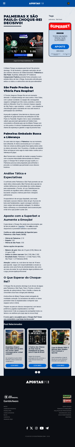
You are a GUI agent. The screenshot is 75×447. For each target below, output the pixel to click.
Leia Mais (14, 365)
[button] (4, 3)
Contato (7, 417)
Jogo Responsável (64, 415)
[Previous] (36, 372)
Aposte (60, 46)
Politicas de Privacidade (62, 410)
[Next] (39, 372)
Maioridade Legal (65, 413)
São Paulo (59, 19)
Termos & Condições (64, 408)
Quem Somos (67, 406)
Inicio (5, 406)
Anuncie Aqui (8, 419)
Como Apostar (9, 413)
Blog (5, 415)
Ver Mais (60, 51)
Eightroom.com (40, 436)
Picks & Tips (7, 410)
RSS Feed (68, 417)
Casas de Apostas (10, 408)
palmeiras (52, 19)
